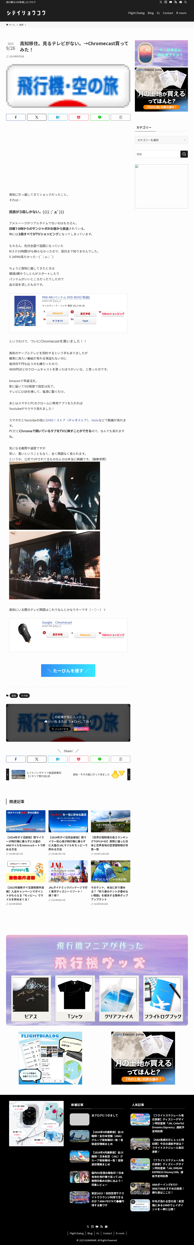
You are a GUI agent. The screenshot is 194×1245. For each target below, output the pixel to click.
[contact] (180, 2)
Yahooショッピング (113, 313)
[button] (16, 117)
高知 (14, 695)
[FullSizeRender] (54, 528)
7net (85, 321)
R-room (120, 1233)
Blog (90, 1233)
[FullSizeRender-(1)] (54, 598)
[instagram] (165, 2)
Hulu (95, 420)
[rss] (175, 2)
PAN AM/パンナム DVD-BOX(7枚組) (66, 297)
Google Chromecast (57, 622)
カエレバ (57, 301)
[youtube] (170, 2)
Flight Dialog (77, 1233)
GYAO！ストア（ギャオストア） (67, 420)
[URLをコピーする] (120, 117)
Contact (107, 1233)
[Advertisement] (68, 153)
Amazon (57, 313)
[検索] (185, 2)
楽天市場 (85, 313)
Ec (98, 1233)
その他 (24, 695)
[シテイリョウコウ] (26, 13)
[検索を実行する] (184, 154)
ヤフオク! (57, 321)
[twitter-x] (160, 2)
